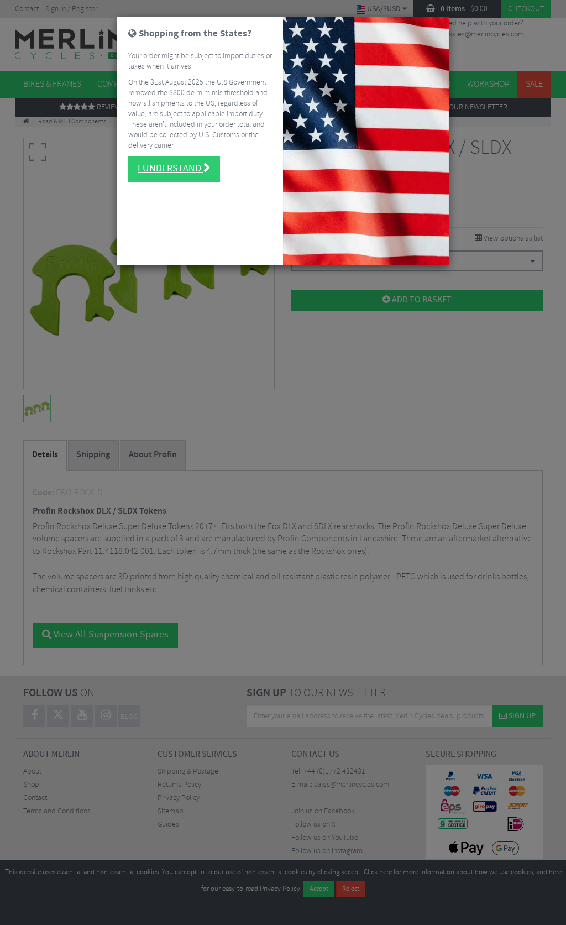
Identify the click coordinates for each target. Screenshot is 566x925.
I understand (170, 168)
